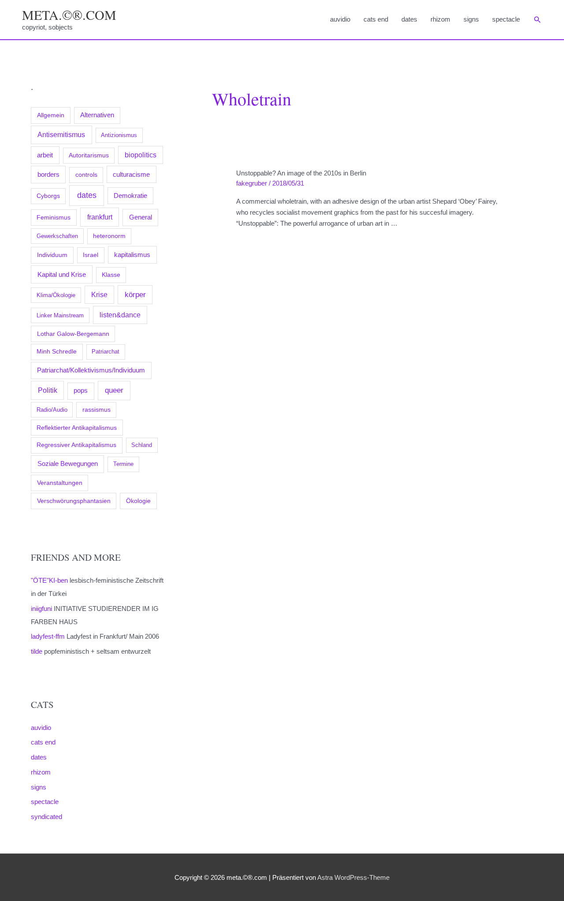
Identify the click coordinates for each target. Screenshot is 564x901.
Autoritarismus (89, 155)
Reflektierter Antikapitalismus (77, 427)
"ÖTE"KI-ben (49, 580)
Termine (123, 464)
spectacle (506, 19)
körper (135, 294)
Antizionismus (119, 135)
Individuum (52, 254)
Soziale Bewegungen (67, 463)
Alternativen (97, 115)
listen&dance (120, 315)
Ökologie (138, 500)
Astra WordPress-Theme (353, 877)
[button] (537, 19)
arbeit (45, 155)
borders (48, 174)
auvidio (340, 19)
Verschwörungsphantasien (74, 500)
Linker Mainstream (60, 315)
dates (409, 19)
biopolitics (140, 155)
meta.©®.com (69, 14)
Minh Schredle (57, 351)
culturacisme (131, 174)
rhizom (440, 19)
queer (114, 390)
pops (81, 390)
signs (471, 19)
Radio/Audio (52, 409)
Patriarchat (105, 351)
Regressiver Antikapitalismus (76, 445)
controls (86, 174)
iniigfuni (41, 608)
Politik (47, 390)
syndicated (46, 816)
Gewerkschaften (57, 236)
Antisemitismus (61, 134)
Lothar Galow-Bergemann (73, 333)
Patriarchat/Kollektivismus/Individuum (91, 370)
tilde (36, 651)
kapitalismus (132, 254)
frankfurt (99, 217)
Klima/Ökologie (56, 295)
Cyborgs (48, 196)
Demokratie (130, 195)
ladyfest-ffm (48, 636)
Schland (141, 445)
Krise (99, 294)
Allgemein (50, 115)
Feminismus (53, 217)
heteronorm (109, 236)
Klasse (111, 275)
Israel (90, 254)
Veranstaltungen (59, 482)
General (140, 217)
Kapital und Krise (61, 274)
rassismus (96, 409)
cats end (376, 19)
